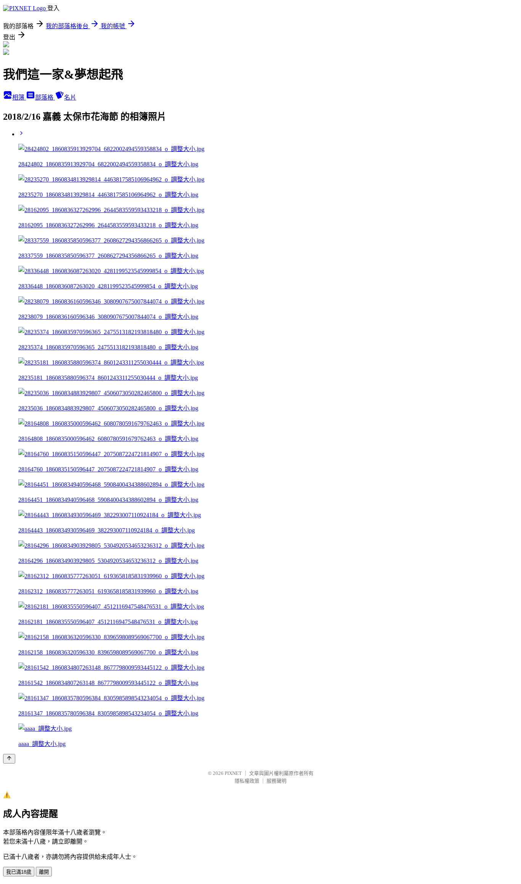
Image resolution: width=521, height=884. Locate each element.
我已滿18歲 (18, 872)
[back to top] (9, 758)
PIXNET (233, 773)
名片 (70, 97)
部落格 (45, 97)
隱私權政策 (247, 781)
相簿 (19, 97)
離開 (44, 872)
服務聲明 (276, 781)
